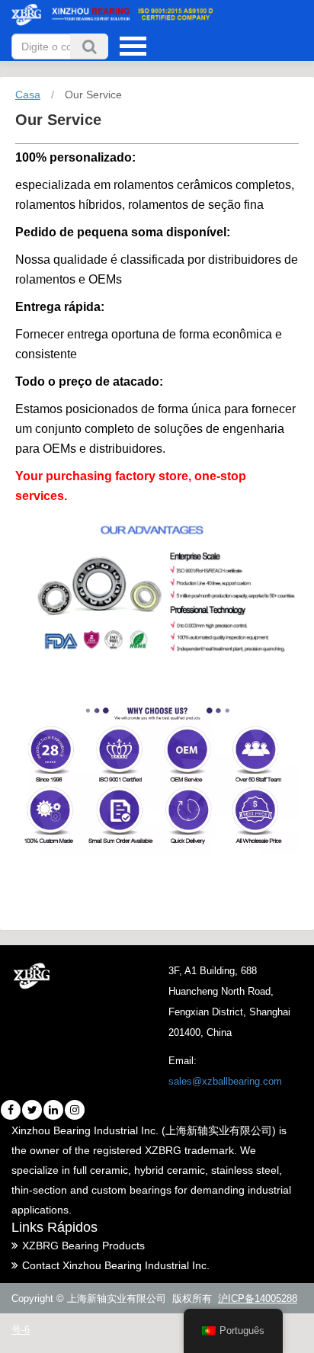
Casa (27, 94)
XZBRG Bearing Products (83, 1245)
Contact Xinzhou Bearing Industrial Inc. (116, 1265)
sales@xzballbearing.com (225, 1081)
